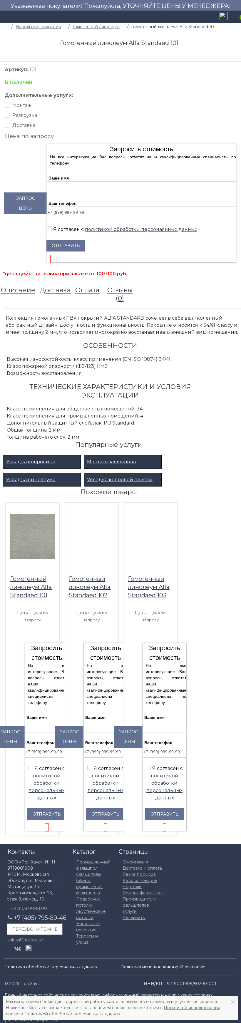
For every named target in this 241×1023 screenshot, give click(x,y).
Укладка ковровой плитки (120, 479)
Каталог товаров (140, 880)
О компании (135, 862)
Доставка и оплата (142, 868)
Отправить (66, 245)
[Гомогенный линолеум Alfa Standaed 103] (150, 536)
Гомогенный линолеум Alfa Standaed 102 (90, 587)
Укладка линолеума (31, 479)
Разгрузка (24, 115)
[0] (236, 17)
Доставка (23, 125)
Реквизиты (134, 917)
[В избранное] (52, 509)
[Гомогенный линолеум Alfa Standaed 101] (32, 536)
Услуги (130, 911)
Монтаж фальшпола (111, 461)
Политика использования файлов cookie (162, 967)
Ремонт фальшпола (143, 892)
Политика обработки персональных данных (50, 967)
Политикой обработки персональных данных (72, 1014)
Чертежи (132, 886)
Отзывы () (120, 294)
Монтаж (21, 105)
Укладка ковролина (30, 461)
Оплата (87, 290)
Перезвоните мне (34, 929)
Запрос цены (25, 203)
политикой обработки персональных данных (141, 229)
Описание (18, 290)
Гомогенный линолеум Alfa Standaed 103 (149, 587)
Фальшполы (88, 874)
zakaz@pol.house (25, 939)
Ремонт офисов (139, 874)
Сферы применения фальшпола (89, 886)
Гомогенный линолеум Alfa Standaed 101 (31, 587)
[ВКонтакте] (17, 948)
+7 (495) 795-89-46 (40, 917)
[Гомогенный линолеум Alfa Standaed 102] (91, 536)
